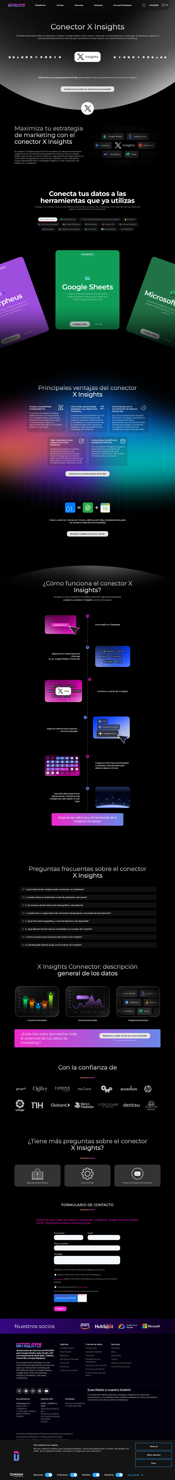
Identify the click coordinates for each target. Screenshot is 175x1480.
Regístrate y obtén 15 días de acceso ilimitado (125, 1036)
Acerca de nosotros (120, 1366)
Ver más (167, 340)
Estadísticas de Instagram (93, 1360)
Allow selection (154, 1455)
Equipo (44, 1421)
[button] (40, 5)
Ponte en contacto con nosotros (56, 1433)
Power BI (64, 1363)
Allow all (153, 1446)
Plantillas (115, 1348)
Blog (113, 1351)
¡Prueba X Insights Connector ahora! (87, 534)
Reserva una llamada (121, 1363)
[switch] (73, 1475)
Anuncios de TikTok (95, 1369)
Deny (153, 1463)
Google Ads (91, 1348)
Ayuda (114, 1359)
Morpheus (65, 1366)
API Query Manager (69, 1359)
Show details (133, 1475)
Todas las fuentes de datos (95, 1374)
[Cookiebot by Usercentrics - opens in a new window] (16, 1475)
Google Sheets (67, 1348)
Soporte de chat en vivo (50, 1409)
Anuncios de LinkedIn (96, 1365)
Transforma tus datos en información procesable (87, 89)
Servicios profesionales (27, 1433)
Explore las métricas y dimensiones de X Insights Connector (87, 819)
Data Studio (65, 1351)
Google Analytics (94, 1351)
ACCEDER (153, 5)
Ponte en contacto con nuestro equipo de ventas (50, 1416)
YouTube (90, 1355)
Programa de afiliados (27, 1436)
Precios (60, 5)
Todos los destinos (69, 1370)
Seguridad (116, 1355)
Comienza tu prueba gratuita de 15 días (87, 474)
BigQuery (64, 1355)
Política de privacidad (50, 1436)
